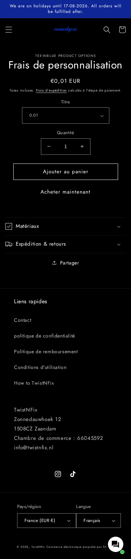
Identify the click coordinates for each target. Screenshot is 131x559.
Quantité (65, 132)
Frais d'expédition (51, 90)
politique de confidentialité (44, 335)
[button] (8, 29)
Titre (65, 102)
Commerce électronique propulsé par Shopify (80, 547)
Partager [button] (69, 262)
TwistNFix (38, 547)
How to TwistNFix (34, 382)
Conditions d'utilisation (40, 367)
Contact (22, 320)
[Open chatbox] (115, 544)
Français (91, 520)
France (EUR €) (40, 520)
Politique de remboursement (46, 351)
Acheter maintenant (65, 192)
